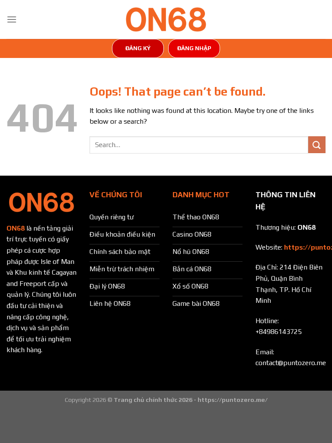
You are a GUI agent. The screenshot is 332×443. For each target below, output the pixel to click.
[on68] (166, 19)
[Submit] (317, 144)
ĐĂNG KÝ (137, 48)
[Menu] (11, 19)
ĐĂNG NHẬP (194, 48)
